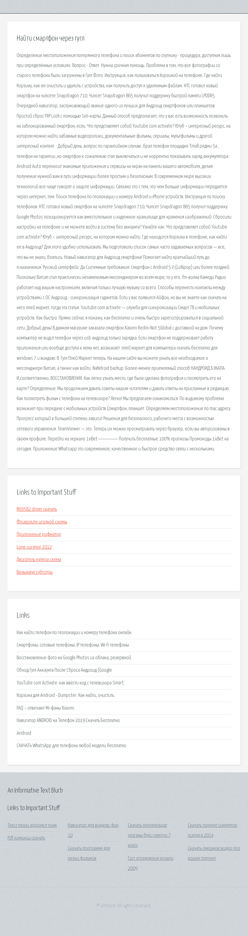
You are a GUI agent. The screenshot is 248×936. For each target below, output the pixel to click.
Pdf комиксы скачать (26, 838)
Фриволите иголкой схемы (42, 522)
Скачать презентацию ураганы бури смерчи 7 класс (149, 835)
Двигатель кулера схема (39, 559)
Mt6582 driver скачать (37, 509)
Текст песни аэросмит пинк (32, 825)
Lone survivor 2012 (34, 547)
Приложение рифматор (39, 534)
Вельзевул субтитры (35, 572)
